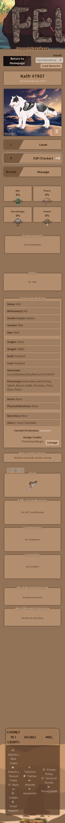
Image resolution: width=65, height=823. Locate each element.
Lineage (52, 442)
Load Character (51, 65)
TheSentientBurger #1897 (32, 81)
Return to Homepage (17, 61)
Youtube (30, 784)
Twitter (32, 776)
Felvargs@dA (49, 791)
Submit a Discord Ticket (13, 776)
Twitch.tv (30, 772)
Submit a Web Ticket (13, 759)
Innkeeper (45, 430)
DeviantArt (30, 793)
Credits (13, 797)
